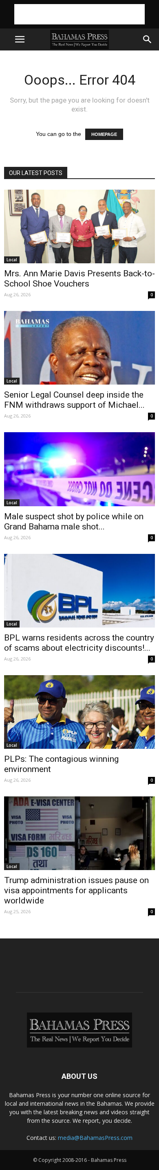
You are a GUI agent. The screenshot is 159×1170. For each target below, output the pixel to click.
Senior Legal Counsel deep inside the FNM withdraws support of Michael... (74, 400)
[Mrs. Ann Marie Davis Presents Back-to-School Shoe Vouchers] (79, 226)
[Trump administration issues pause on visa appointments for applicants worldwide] (79, 833)
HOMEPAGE (104, 134)
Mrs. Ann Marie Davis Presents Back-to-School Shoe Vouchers (79, 279)
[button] (147, 39)
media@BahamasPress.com (95, 1138)
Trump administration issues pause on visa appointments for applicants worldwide (76, 890)
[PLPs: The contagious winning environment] (79, 712)
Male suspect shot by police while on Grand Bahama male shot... (74, 521)
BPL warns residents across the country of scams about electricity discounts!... (79, 643)
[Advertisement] (79, 14)
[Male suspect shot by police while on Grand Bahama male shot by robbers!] (79, 469)
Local (12, 259)
